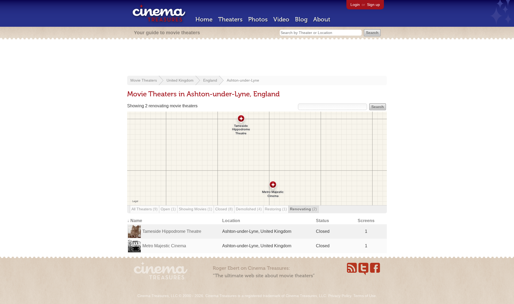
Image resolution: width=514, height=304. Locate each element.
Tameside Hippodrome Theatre (171, 231)
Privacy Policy (339, 296)
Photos (258, 19)
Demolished (249, 209)
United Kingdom (180, 80)
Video (281, 19)
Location (231, 220)
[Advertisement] (257, 58)
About (321, 19)
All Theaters (144, 209)
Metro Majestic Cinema (164, 246)
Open (168, 209)
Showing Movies (195, 209)
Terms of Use (364, 296)
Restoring (276, 209)
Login (355, 4)
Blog (301, 19)
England (210, 80)
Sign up (373, 4)
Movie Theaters (143, 80)
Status (322, 220)
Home (204, 19)
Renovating (303, 209)
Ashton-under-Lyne (243, 80)
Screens (366, 220)
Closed (224, 209)
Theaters (230, 19)
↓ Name (134, 220)
